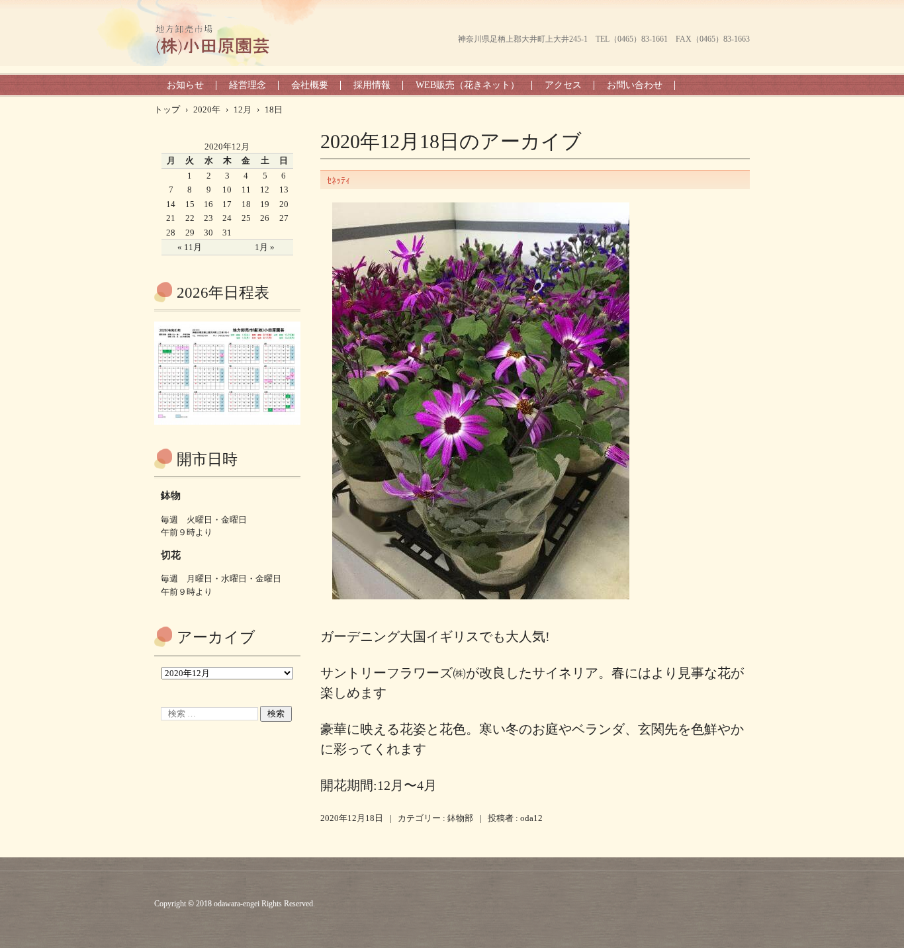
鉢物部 (460, 818)
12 (264, 189)
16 (208, 204)
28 (170, 232)
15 (190, 204)
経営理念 (247, 85)
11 (246, 189)
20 (284, 204)
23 (208, 218)
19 (264, 204)
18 (246, 204)
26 (264, 218)
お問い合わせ (634, 85)
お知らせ (185, 85)
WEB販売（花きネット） (468, 85)
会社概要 (309, 85)
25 (246, 218)
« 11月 (189, 247)
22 (190, 218)
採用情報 (371, 85)
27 (284, 218)
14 (170, 204)
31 (227, 232)
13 (284, 189)
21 (170, 218)
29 (190, 232)
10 (227, 189)
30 (208, 232)
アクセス (563, 85)
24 (227, 218)
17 (227, 204)
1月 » (265, 247)
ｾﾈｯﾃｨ (338, 181)
